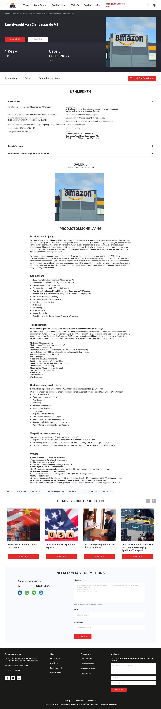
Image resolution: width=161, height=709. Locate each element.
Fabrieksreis (54, 663)
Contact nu (83, 636)
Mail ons (38, 39)
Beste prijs (15, 39)
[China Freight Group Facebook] (7, 678)
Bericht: (78, 580)
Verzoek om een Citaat (142, 78)
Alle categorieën (85, 673)
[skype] (41, 592)
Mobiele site (79, 701)
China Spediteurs (86, 659)
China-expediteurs (38, 258)
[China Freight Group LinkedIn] (19, 678)
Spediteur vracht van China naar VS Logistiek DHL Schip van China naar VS (60, 547)
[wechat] (34, 592)
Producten (16, 14)
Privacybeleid (92, 701)
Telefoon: (79, 623)
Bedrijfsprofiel (55, 658)
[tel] (48, 592)
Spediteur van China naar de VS (98, 491)
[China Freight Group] (12, 5)
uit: (76, 610)
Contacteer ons (55, 673)
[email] (20, 592)
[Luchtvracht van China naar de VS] (131, 42)
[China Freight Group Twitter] (13, 678)
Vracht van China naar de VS (34, 14)
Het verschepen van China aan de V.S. (62, 491)
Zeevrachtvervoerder (87, 664)
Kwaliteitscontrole (56, 668)
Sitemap (67, 701)
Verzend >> (119, 689)
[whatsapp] (27, 592)
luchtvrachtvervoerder (87, 669)
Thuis (7, 14)
